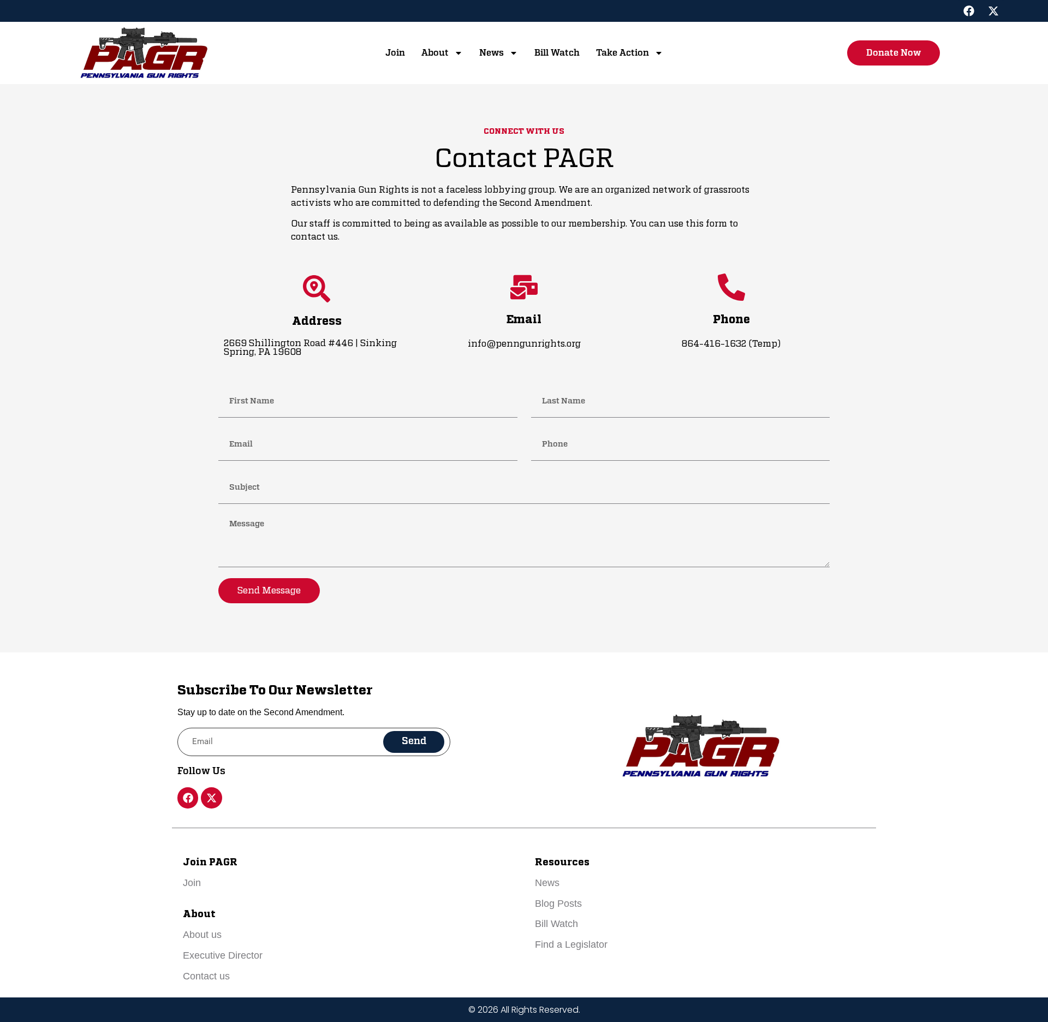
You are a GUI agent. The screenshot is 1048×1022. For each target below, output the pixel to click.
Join (395, 53)
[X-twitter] (993, 11)
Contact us (206, 976)
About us (202, 934)
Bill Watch (557, 53)
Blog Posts (558, 903)
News (491, 53)
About (435, 53)
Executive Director (223, 955)
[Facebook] (969, 11)
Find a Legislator (571, 944)
